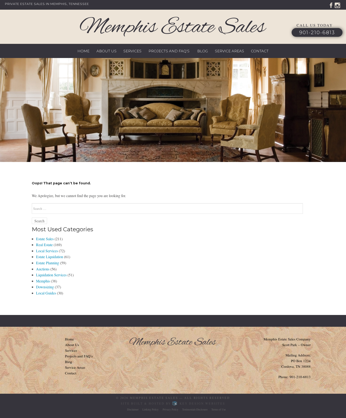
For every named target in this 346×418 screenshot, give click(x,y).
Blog (202, 51)
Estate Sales (45, 238)
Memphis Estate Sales (154, 398)
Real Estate (44, 244)
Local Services (47, 250)
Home (83, 51)
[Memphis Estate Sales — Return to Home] (173, 27)
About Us (107, 51)
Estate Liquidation (49, 256)
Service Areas (229, 51)
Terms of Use (218, 409)
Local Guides (46, 292)
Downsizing (45, 286)
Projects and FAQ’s (169, 51)
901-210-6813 (317, 32)
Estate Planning (47, 262)
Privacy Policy (170, 409)
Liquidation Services (51, 274)
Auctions (42, 268)
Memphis (43, 280)
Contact (260, 51)
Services (132, 51)
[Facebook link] (331, 4)
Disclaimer (133, 409)
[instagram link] (337, 4)
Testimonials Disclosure (195, 409)
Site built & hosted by (173, 403)
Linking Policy (150, 409)
